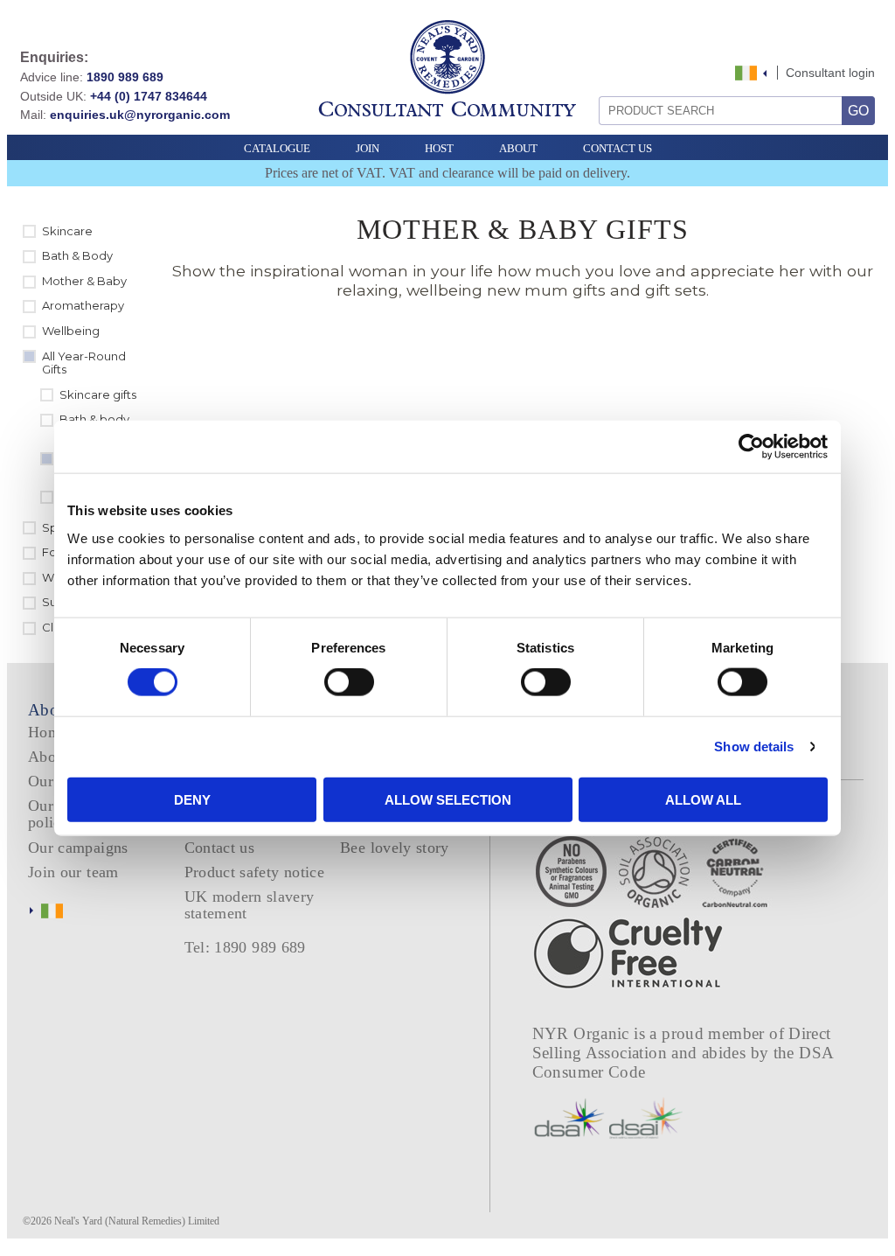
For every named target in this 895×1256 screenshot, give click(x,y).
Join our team (73, 872)
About (518, 148)
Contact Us (617, 148)
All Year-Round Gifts (84, 363)
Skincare (67, 231)
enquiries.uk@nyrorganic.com (140, 115)
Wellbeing (71, 331)
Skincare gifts (97, 394)
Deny (192, 799)
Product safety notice (254, 872)
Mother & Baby (84, 281)
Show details (754, 746)
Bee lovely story (394, 847)
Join (367, 148)
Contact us (219, 847)
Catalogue (277, 148)
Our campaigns (78, 847)
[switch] (349, 682)
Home (47, 732)
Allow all (703, 799)
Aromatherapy (83, 305)
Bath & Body (77, 255)
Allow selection (448, 799)
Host (439, 148)
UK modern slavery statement (249, 905)
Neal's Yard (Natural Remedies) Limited (136, 1221)
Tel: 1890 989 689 (245, 947)
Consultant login (830, 73)
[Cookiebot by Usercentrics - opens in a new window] (751, 447)
